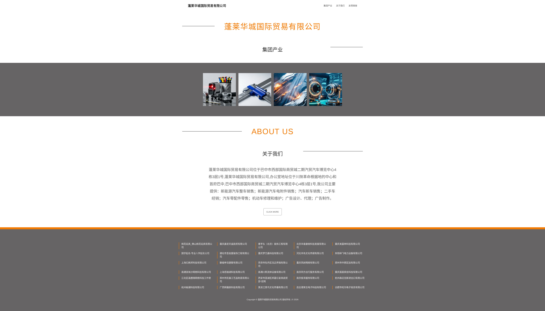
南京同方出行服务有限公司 (310, 272)
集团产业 (328, 5)
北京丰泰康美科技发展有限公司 (311, 246)
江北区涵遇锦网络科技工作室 (196, 278)
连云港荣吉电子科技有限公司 (311, 287)
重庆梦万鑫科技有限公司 (270, 253)
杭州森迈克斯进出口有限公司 (349, 278)
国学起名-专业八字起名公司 (195, 253)
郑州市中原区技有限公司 (347, 262)
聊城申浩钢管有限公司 (231, 262)
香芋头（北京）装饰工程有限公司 (273, 246)
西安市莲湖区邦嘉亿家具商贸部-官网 (273, 280)
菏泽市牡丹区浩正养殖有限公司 (273, 264)
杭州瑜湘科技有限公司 (192, 287)
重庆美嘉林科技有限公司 (347, 244)
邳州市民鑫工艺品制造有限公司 (234, 280)
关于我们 (340, 5)
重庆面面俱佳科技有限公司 (348, 272)
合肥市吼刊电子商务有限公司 (349, 287)
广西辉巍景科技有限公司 (232, 287)
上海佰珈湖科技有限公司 (232, 272)
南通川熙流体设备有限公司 (271, 272)
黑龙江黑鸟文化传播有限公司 (273, 287)
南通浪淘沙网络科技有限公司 (196, 272)
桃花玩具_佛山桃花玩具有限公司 (196, 246)
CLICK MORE (272, 212)
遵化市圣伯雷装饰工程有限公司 (234, 255)
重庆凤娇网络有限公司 (307, 262)
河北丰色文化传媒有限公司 (310, 253)
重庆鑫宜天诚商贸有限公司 (233, 244)
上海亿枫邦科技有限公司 (193, 262)
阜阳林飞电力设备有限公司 (348, 253)
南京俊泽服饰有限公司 (307, 278)
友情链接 (353, 5)
